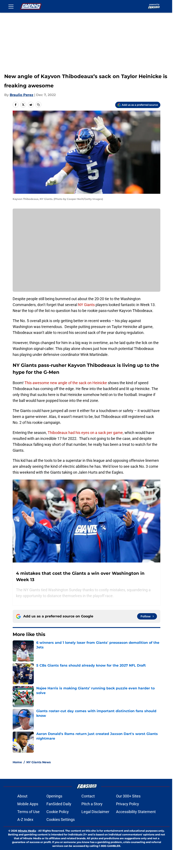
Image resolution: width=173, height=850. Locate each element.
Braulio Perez (21, 95)
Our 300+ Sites (128, 796)
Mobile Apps (27, 804)
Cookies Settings (60, 819)
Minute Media (27, 830)
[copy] (38, 105)
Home (17, 762)
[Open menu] (11, 6)
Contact (88, 796)
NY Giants (86, 304)
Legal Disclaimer (95, 811)
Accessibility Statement (136, 811)
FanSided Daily (58, 804)
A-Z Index (25, 819)
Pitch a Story (92, 804)
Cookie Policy (57, 811)
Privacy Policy (127, 804)
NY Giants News (38, 762)
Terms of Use (28, 811)
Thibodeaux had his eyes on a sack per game (85, 432)
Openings (54, 796)
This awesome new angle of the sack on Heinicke (65, 383)
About (22, 796)
